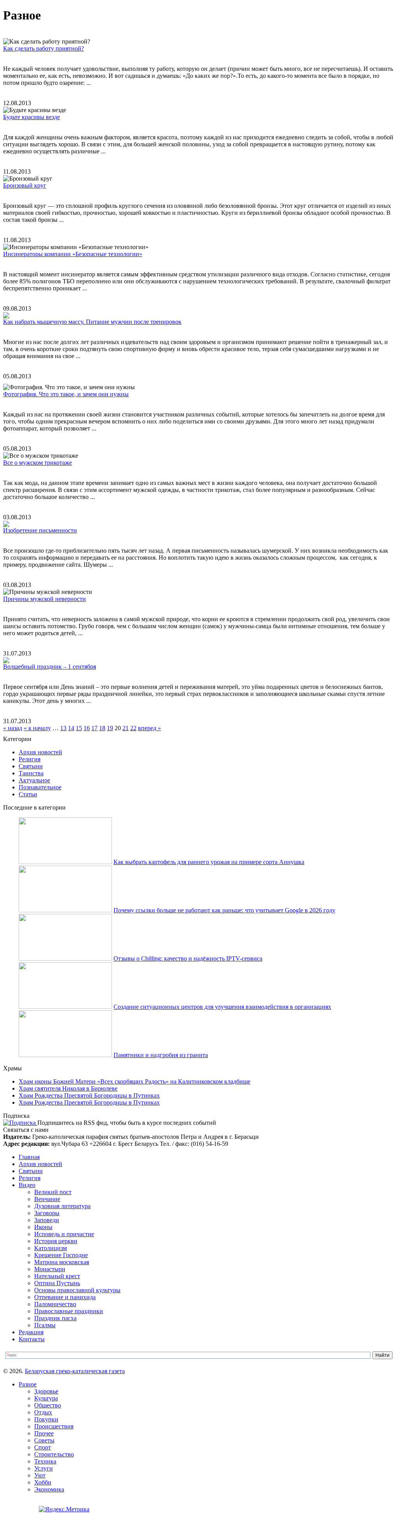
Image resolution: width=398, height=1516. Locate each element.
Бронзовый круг (24, 185)
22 (133, 728)
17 (94, 728)
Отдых (43, 1412)
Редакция (31, 1332)
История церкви (55, 1241)
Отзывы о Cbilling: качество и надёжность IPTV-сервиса (187, 958)
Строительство (54, 1454)
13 (63, 728)
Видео (27, 1185)
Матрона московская (61, 1262)
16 (87, 728)
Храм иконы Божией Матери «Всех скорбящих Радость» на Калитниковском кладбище (134, 1081)
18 (102, 728)
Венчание (47, 1199)
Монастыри (49, 1269)
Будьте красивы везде (31, 117)
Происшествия (53, 1426)
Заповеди (46, 1220)
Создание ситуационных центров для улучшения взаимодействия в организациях (222, 1006)
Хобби (42, 1482)
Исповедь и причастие (64, 1234)
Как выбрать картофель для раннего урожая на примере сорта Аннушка (208, 862)
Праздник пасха (55, 1318)
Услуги (43, 1468)
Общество (47, 1405)
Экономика (49, 1489)
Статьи (28, 794)
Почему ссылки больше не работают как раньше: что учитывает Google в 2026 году (224, 910)
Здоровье (46, 1391)
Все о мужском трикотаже (37, 462)
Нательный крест (57, 1276)
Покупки (46, 1419)
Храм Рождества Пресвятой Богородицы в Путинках (89, 1095)
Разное (28, 1384)
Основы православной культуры (77, 1290)
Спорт (42, 1447)
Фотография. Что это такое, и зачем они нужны (66, 394)
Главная (29, 1157)
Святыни (31, 766)
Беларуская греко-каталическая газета (75, 1371)
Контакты (32, 1339)
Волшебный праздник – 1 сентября (49, 666)
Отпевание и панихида (65, 1297)
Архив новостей (40, 752)
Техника (45, 1461)
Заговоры (46, 1213)
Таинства (31, 773)
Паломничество (55, 1304)
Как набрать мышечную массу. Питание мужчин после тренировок (92, 321)
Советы (44, 1440)
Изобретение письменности (40, 530)
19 (110, 728)
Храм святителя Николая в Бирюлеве (68, 1088)
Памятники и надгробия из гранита (160, 1055)
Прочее (44, 1433)
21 (125, 728)
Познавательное (40, 787)
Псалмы (45, 1325)
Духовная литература (62, 1206)
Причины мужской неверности (44, 599)
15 (79, 728)
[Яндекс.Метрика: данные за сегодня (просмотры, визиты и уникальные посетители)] (64, 1509)
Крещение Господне (61, 1255)
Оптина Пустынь (57, 1283)
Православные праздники (68, 1311)
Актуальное (34, 780)
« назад (12, 728)
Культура (46, 1398)
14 (71, 728)
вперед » (149, 728)
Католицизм (50, 1248)
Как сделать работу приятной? (43, 48)
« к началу (37, 728)
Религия (29, 759)
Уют (39, 1475)
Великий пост (53, 1192)
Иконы (43, 1227)
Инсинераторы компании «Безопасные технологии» (72, 254)
